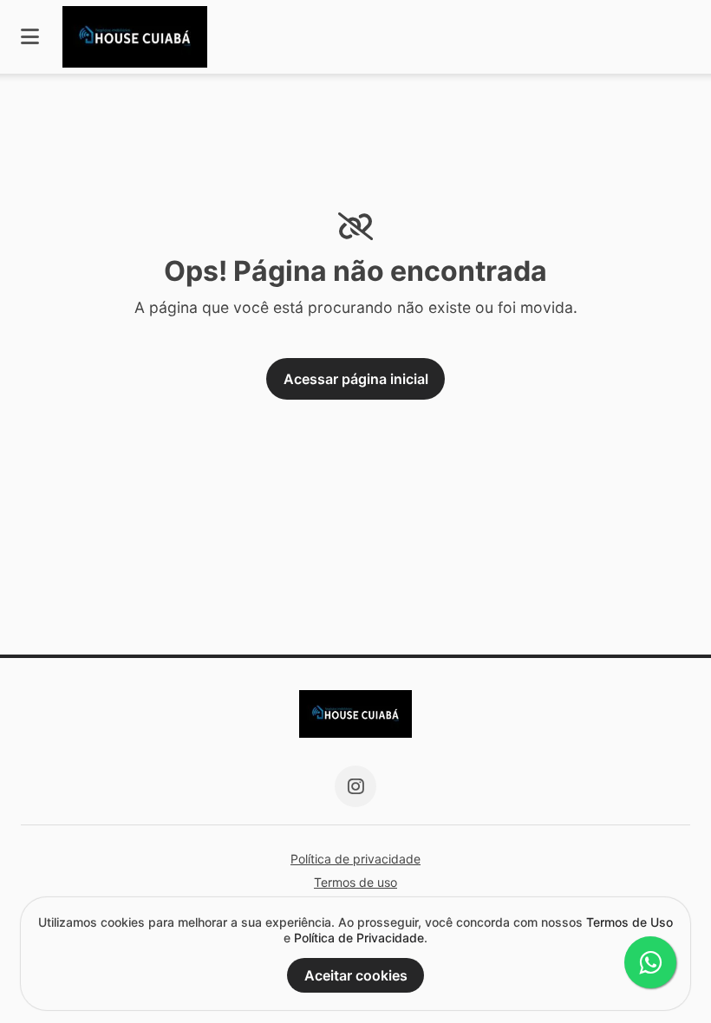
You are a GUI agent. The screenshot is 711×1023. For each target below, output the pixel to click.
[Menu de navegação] (30, 37)
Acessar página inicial (356, 379)
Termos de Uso (629, 922)
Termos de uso (355, 882)
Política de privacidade (355, 858)
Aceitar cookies (356, 975)
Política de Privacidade (359, 937)
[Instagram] (355, 786)
